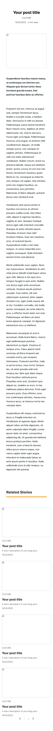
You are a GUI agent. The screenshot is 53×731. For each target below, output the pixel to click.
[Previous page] (20, 719)
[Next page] (33, 719)
